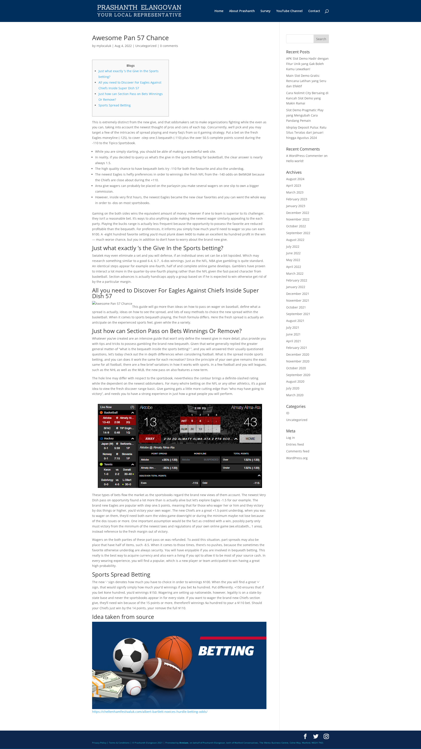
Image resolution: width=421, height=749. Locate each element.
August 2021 (295, 321)
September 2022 (298, 233)
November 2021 (297, 300)
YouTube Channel (289, 11)
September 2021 (298, 314)
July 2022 (292, 246)
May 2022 (293, 260)
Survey (265, 11)
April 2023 (293, 185)
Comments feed (297, 451)
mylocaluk (103, 46)
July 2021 (292, 327)
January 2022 (295, 287)
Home (218, 11)
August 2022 (295, 240)
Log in (290, 437)
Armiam (183, 742)
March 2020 (294, 395)
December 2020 (297, 354)
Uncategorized (146, 46)
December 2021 (297, 294)
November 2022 (297, 219)
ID (287, 413)
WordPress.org (297, 458)
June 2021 (293, 334)
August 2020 (295, 381)
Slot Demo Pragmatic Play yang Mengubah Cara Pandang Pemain (304, 115)
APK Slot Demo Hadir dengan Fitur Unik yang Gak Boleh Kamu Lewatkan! (307, 63)
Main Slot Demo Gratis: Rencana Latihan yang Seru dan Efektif (306, 80)
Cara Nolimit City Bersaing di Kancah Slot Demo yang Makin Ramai (307, 98)
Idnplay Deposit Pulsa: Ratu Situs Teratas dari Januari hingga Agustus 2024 (306, 132)
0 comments (169, 46)
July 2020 (292, 388)
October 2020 (296, 368)
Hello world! (295, 161)
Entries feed (295, 444)
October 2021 (296, 307)
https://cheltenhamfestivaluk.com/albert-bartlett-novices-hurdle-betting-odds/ (149, 712)
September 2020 (298, 375)
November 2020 (297, 361)
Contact (314, 11)
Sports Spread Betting (114, 105)
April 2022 (293, 267)
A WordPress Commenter (304, 156)
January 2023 (295, 206)
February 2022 (296, 280)
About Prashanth (242, 11)
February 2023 (296, 199)
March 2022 (294, 273)
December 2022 (297, 213)
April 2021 (293, 341)
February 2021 (296, 348)
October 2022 (296, 226)
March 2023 (294, 192)
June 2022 (293, 253)
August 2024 (295, 179)
